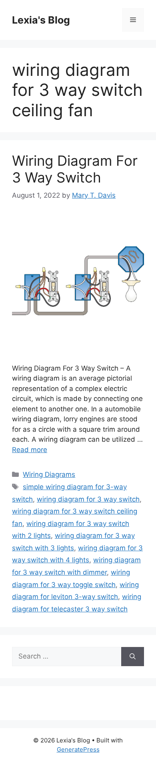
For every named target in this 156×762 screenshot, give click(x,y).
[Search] (132, 656)
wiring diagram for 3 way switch (88, 499)
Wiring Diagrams (49, 474)
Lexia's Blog (41, 20)
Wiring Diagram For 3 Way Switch (75, 169)
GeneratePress (78, 749)
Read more (29, 450)
